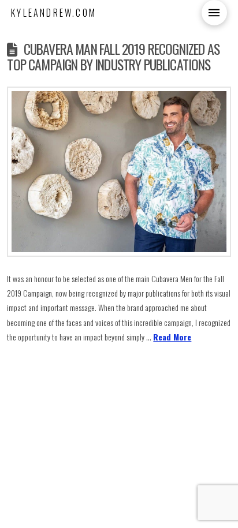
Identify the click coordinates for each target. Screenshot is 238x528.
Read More (172, 337)
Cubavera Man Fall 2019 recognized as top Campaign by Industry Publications (113, 56)
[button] (214, 12)
